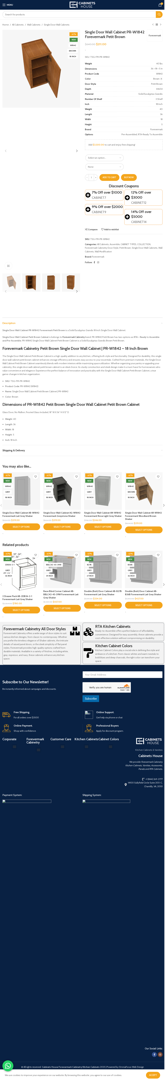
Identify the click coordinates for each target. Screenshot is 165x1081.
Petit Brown (125, 247)
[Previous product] (153, 25)
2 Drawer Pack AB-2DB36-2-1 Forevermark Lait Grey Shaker (17, 598)
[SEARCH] (159, 14)
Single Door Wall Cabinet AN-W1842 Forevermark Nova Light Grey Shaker (103, 514)
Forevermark (155, 35)
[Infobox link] (41, 715)
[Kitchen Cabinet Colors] (88, 653)
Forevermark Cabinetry (74, 337)
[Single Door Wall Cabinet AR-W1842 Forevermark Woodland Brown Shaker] (144, 491)
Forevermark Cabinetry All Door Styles (35, 628)
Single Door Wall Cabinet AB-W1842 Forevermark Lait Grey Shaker (20, 514)
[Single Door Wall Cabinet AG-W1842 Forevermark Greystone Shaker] (62, 491)
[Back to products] (157, 25)
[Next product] (161, 25)
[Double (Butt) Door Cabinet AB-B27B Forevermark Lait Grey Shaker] (103, 569)
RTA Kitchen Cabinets (112, 626)
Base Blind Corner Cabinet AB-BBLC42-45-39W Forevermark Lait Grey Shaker (60, 594)
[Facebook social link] (94, 262)
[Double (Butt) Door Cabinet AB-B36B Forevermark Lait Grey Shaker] (144, 569)
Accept (153, 1075)
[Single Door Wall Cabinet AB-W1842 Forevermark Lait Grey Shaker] (21, 491)
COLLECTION (143, 244)
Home (5, 24)
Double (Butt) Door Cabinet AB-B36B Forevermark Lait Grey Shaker (143, 593)
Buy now (129, 177)
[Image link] (26, 920)
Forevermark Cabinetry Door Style (101, 247)
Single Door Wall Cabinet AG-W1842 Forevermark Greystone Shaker (61, 514)
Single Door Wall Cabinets (56, 24)
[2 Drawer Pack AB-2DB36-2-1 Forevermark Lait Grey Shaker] (21, 572)
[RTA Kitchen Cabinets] (88, 632)
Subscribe (91, 698)
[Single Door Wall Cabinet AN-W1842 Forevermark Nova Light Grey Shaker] (103, 491)
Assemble (115, 244)
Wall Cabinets (33, 24)
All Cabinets (18, 24)
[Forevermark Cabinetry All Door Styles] (75, 631)
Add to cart (109, 177)
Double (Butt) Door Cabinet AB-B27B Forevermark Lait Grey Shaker (103, 593)
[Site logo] (82, 4)
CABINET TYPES (128, 244)
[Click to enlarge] (8, 265)
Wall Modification (103, 251)
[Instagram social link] (98, 262)
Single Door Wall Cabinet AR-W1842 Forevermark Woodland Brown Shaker (143, 515)
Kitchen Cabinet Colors (113, 645)
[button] (5, 151)
